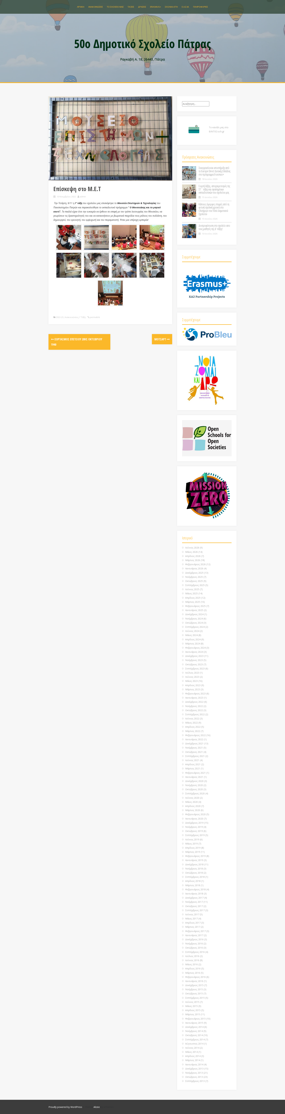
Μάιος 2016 (191, 964)
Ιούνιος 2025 (192, 589)
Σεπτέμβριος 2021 (195, 756)
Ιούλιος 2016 (192, 956)
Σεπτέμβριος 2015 (195, 997)
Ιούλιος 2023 (192, 672)
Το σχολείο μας (115, 6)
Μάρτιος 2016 (192, 972)
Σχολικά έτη (171, 6)
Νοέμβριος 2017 (194, 901)
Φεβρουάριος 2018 (195, 889)
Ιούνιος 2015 (192, 1001)
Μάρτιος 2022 (192, 731)
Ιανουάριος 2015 (194, 1022)
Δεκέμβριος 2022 (194, 701)
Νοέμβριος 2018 (194, 868)
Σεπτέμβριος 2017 (195, 910)
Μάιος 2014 (191, 1051)
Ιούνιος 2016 (192, 960)
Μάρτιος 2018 (192, 885)
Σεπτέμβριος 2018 (195, 876)
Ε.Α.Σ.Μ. (185, 6)
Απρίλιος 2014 (193, 1056)
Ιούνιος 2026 (192, 547)
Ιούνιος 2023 (192, 676)
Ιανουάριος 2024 (194, 651)
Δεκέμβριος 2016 (194, 939)
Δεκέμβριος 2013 (194, 1068)
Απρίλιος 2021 (193, 764)
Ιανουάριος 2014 (194, 1064)
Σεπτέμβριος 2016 (195, 952)
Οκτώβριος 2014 (194, 1035)
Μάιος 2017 (191, 918)
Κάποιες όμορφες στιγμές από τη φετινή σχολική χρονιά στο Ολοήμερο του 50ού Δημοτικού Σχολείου (214, 209)
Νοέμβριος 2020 (194, 785)
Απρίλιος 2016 (193, 968)
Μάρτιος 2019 (192, 851)
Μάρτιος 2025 (192, 601)
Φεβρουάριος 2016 (195, 976)
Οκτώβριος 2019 (194, 831)
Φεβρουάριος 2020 (195, 814)
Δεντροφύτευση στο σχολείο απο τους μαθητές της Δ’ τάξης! (214, 227)
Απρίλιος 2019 (193, 847)
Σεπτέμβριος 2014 (195, 1039)
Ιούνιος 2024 (192, 631)
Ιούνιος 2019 (192, 839)
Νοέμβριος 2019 (194, 826)
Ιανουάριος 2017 (194, 935)
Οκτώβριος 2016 (194, 947)
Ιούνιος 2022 (192, 718)
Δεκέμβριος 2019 (194, 822)
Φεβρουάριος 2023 (195, 693)
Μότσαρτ (160, 339)
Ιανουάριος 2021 (194, 776)
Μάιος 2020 (191, 801)
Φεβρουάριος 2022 (195, 735)
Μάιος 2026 (191, 551)
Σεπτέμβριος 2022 (195, 714)
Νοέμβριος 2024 (194, 618)
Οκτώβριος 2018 (194, 872)
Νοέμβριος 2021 (194, 747)
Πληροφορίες (200, 6)
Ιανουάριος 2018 (194, 893)
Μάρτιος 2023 (192, 689)
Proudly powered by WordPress (65, 1107)
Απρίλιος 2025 (193, 597)
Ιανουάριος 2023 (194, 697)
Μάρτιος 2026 (192, 560)
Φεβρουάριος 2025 (195, 606)
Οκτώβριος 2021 (194, 751)
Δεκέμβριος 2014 (194, 1026)
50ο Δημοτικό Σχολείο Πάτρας (142, 43)
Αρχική (80, 6)
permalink (94, 317)
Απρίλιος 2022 (193, 726)
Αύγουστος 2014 (194, 1043)
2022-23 (59, 317)
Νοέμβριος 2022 (194, 706)
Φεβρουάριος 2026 (195, 564)
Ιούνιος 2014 (192, 1047)
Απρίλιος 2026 (193, 556)
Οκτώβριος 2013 (194, 1076)
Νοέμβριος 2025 (194, 576)
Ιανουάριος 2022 (194, 739)
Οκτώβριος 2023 (194, 664)
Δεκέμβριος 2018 (194, 864)
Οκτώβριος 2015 (194, 993)
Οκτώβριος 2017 (194, 906)
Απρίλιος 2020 (193, 806)
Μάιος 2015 (191, 1006)
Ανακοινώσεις (95, 6)
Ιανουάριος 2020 (194, 818)
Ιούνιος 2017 (192, 914)
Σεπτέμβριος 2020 (195, 793)
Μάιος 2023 (191, 680)
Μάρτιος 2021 (192, 768)
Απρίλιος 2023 (193, 685)
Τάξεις (131, 6)
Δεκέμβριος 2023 (194, 656)
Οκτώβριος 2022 (194, 710)
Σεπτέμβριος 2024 (195, 626)
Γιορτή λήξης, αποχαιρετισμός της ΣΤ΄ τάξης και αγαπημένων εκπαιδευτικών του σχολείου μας (214, 189)
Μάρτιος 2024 (192, 643)
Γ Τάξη (82, 317)
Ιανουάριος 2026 (194, 568)
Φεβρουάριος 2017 (195, 931)
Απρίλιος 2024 (193, 639)
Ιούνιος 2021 (192, 760)
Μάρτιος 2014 (192, 1060)
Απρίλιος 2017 (193, 922)
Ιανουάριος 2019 (194, 860)
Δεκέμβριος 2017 (194, 897)
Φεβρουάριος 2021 (195, 772)
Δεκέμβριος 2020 (194, 781)
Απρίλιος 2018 (193, 881)
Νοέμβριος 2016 (194, 943)
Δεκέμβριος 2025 (194, 572)
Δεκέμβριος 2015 (194, 985)
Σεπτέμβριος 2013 (195, 1081)
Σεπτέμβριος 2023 (195, 668)
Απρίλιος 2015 (193, 1010)
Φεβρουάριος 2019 (195, 856)
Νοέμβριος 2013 (194, 1072)
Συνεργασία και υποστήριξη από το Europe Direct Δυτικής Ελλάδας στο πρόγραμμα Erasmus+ (214, 171)
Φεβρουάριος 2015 (195, 1018)
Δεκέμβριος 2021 (194, 743)
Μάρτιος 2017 (192, 926)
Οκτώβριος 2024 (194, 622)
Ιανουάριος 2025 (194, 610)
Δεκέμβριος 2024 (194, 614)
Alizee (97, 1107)
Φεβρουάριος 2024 (195, 647)
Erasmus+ (155, 6)
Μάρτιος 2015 (192, 1014)
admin (83, 196)
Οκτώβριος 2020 (194, 789)
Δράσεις (142, 6)
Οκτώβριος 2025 (194, 581)
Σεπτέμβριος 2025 (195, 585)
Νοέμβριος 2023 (194, 660)
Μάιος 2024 (191, 635)
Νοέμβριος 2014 (194, 1031)
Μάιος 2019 (191, 843)
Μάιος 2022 (191, 722)
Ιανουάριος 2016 (194, 981)
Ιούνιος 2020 (192, 797)
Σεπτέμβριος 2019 (195, 835)
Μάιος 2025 (191, 593)
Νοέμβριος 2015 (194, 989)
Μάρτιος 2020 (192, 810)
